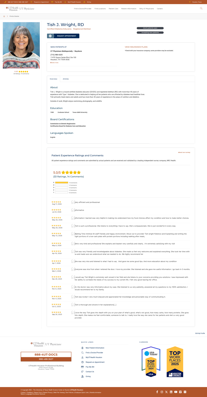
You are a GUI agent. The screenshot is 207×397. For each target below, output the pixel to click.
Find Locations (100, 9)
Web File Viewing (59, 392)
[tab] (53, 79)
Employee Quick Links (82, 392)
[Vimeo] (180, 392)
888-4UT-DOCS (46, 354)
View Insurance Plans (136, 47)
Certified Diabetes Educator (59, 29)
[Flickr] (185, 392)
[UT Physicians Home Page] (4, 16)
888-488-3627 (46, 359)
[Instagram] (161, 392)
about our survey (184, 152)
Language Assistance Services (35, 394)
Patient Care (113, 9)
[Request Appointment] (63, 36)
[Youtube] (175, 392)
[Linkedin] (171, 392)
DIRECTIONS (54, 62)
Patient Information (128, 9)
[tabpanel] (98, 112)
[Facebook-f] (157, 392)
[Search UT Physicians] (201, 8)
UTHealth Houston (77, 390)
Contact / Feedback (27, 392)
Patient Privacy (48, 392)
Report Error (38, 392)
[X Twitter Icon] (166, 392)
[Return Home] (20, 8)
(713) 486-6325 (56, 55)
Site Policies (70, 392)
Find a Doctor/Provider (82, 9)
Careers (160, 9)
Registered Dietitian (82, 29)
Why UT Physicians (146, 9)
